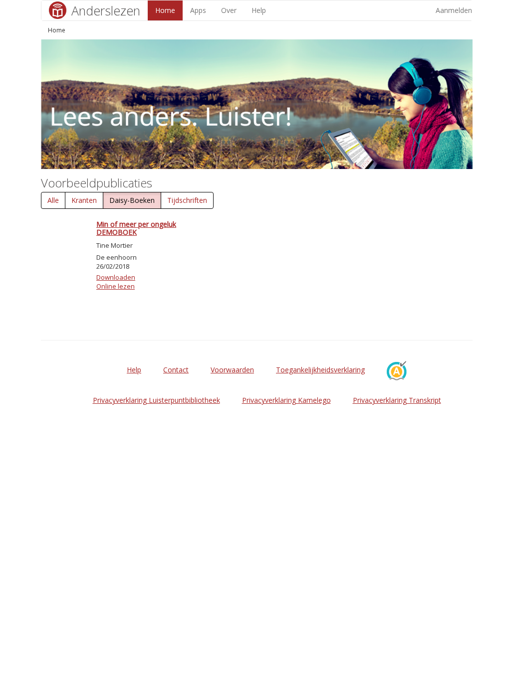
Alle (53, 200)
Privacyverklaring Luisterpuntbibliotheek (156, 400)
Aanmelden (454, 10)
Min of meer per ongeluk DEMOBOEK (136, 227)
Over (229, 10)
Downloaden (115, 277)
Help (259, 10)
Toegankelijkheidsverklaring (320, 369)
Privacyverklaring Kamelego (286, 400)
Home (165, 10)
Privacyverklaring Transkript (397, 400)
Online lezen (115, 286)
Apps (198, 10)
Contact (176, 369)
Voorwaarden (232, 369)
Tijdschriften (187, 200)
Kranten (84, 200)
